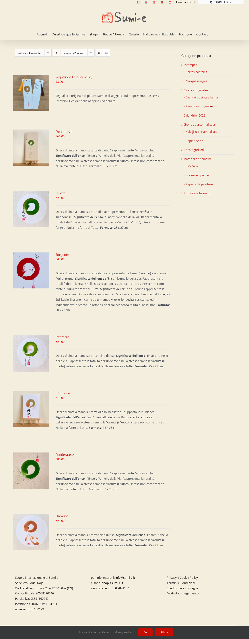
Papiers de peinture (199, 184)
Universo (62, 516)
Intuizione (63, 393)
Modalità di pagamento (183, 593)
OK (145, 632)
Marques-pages (196, 81)
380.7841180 (120, 588)
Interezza (62, 337)
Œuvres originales (196, 90)
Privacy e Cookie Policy (182, 578)
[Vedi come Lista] (106, 52)
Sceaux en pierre (197, 175)
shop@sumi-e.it (112, 583)
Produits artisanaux (197, 193)
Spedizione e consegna (182, 588)
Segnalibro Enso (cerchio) (74, 77)
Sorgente (62, 254)
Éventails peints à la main (203, 97)
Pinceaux (192, 166)
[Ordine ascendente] (56, 53)
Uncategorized (194, 150)
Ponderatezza (65, 454)
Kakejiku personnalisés (201, 132)
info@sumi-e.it (125, 578)
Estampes (190, 65)
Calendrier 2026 (194, 115)
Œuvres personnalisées (200, 125)
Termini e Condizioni (181, 583)
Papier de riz (194, 141)
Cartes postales (196, 72)
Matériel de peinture (198, 159)
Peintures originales (199, 106)
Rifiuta (164, 632)
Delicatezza (64, 132)
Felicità (60, 193)
